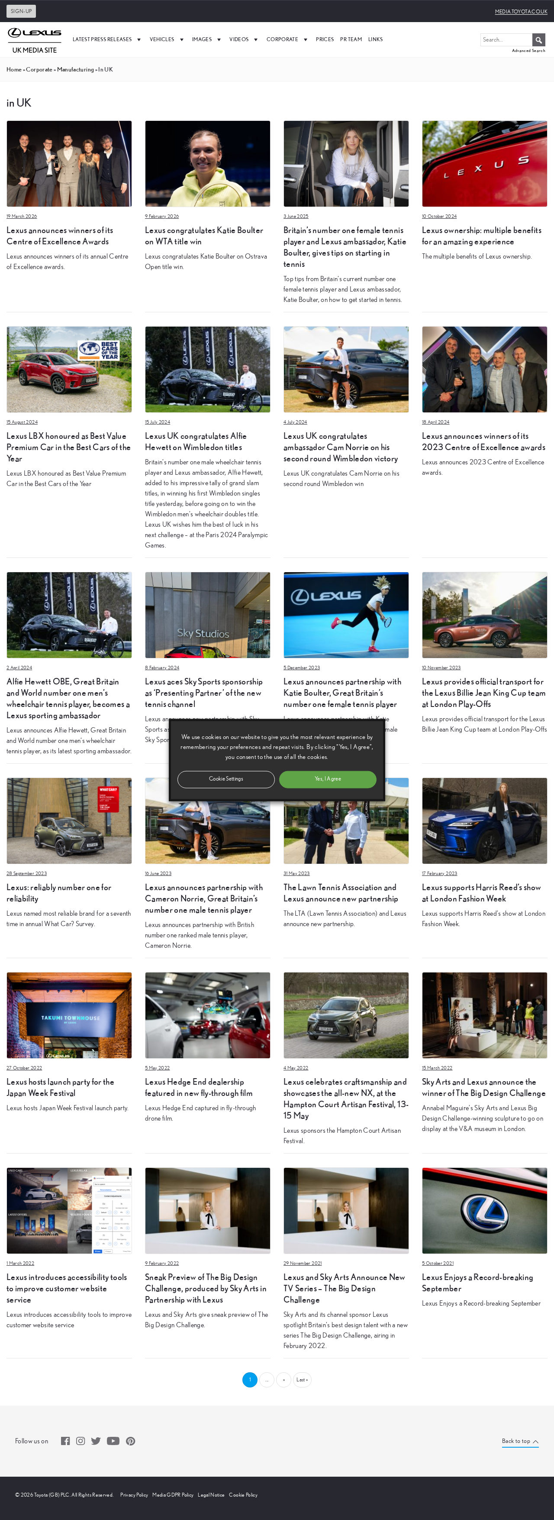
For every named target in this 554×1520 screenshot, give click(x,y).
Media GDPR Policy (172, 1494)
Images (202, 39)
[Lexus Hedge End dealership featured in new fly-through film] (207, 1014)
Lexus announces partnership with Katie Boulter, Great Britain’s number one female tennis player (342, 692)
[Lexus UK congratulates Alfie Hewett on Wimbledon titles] (207, 368)
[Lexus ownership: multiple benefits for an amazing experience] (484, 162)
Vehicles (162, 39)
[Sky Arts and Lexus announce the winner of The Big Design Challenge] (484, 1014)
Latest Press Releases (102, 39)
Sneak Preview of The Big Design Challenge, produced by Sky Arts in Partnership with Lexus (206, 1288)
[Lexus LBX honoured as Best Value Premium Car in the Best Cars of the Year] (69, 368)
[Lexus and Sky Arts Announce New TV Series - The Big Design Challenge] (346, 1209)
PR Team (350, 39)
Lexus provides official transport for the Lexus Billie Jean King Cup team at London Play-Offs (484, 692)
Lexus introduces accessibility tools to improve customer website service (66, 1288)
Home (14, 69)
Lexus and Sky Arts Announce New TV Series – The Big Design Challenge (344, 1288)
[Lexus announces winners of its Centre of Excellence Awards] (69, 162)
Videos (238, 39)
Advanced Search (528, 50)
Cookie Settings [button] (226, 779)
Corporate (282, 39)
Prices (325, 39)
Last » (302, 1379)
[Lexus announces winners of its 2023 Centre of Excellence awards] (484, 368)
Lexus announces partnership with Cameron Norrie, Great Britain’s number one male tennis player (204, 898)
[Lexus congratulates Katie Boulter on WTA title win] (207, 162)
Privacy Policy (134, 1494)
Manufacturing (75, 69)
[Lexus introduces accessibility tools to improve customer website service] (69, 1209)
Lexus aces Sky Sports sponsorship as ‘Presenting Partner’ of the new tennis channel (204, 692)
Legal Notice (211, 1494)
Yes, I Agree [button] (328, 779)
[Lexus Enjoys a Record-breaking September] (484, 1209)
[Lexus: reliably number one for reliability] (69, 820)
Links (375, 39)
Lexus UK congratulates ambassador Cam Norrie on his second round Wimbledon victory (340, 447)
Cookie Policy (243, 1494)
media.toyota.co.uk (521, 11)
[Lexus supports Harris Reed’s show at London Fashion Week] (484, 820)
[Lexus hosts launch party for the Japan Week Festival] (69, 1014)
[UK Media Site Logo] (34, 39)
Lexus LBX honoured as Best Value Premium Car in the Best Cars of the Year (68, 447)
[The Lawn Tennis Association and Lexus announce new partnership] (346, 820)
